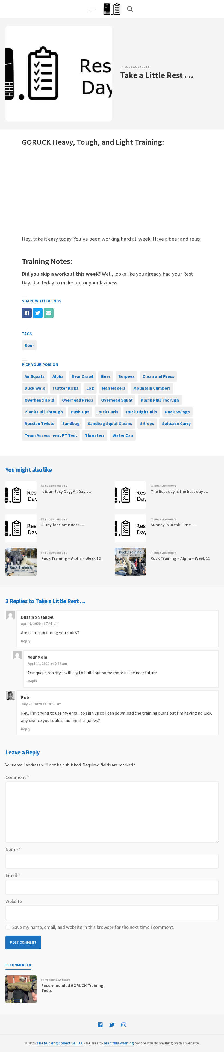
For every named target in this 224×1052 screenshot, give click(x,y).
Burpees (126, 376)
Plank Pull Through (44, 411)
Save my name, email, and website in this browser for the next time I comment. (93, 927)
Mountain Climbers (152, 388)
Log (90, 388)
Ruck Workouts (137, 67)
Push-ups (80, 411)
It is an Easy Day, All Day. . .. (66, 491)
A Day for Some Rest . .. (62, 524)
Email (12, 875)
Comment (17, 777)
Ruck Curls (107, 411)
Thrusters (95, 435)
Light (124, 142)
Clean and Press (158, 376)
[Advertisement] (112, 191)
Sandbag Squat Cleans (110, 423)
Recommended (18, 965)
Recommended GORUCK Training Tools (72, 988)
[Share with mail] (49, 313)
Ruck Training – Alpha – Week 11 (180, 558)
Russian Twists (39, 423)
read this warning (119, 1043)
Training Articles (57, 980)
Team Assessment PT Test (51, 435)
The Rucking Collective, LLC (60, 1043)
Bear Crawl (82, 376)
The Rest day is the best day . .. (179, 491)
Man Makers (113, 388)
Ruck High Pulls (141, 411)
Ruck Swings (177, 411)
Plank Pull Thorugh (160, 400)
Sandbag (71, 423)
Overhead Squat (117, 400)
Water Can (123, 435)
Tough (87, 142)
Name (13, 849)
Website (13, 901)
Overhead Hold (39, 400)
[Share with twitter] (38, 313)
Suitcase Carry (176, 423)
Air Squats (35, 376)
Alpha (58, 376)
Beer (29, 345)
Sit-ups (147, 423)
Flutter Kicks (65, 388)
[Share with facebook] (27, 313)
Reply (25, 641)
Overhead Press (77, 400)
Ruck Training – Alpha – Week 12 (71, 558)
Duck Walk (35, 388)
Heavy (62, 142)
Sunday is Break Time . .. (173, 524)
